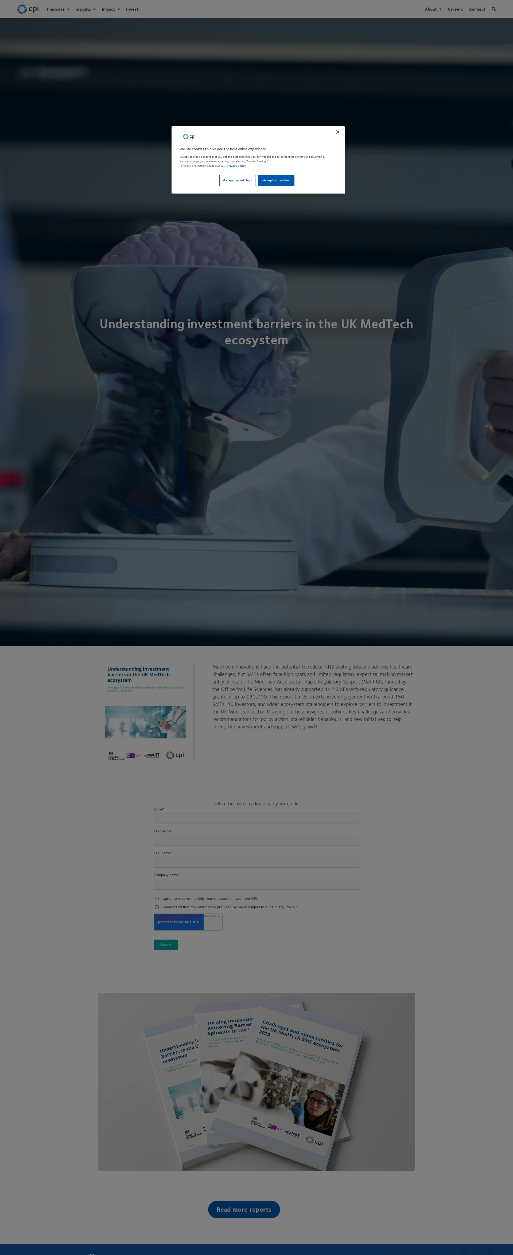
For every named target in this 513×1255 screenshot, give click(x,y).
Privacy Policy (236, 165)
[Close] (338, 132)
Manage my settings (237, 180)
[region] (258, 160)
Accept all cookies (276, 180)
